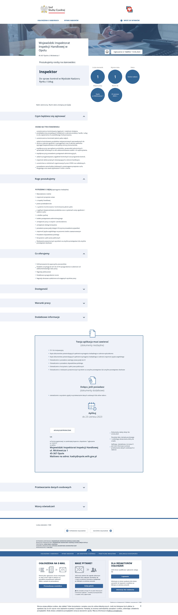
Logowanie (125, 576)
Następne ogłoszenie (100, 531)
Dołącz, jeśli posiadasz (92, 389)
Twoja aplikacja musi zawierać (92, 344)
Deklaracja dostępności (128, 554)
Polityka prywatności (132, 602)
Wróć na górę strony (89, 550)
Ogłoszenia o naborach (48, 20)
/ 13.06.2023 (127, 52)
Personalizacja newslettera (53, 586)
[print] (107, 52)
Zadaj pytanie (89, 586)
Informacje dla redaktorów (125, 590)
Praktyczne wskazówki (107, 554)
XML (140, 602)
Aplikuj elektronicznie (62, 430)
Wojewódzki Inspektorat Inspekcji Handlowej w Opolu (54, 46)
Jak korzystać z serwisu (86, 554)
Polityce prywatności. (114, 611)
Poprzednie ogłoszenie (77, 531)
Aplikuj (92, 415)
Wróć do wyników (132, 20)
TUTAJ (69, 105)
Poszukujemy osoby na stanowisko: (57, 62)
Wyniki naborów (71, 20)
